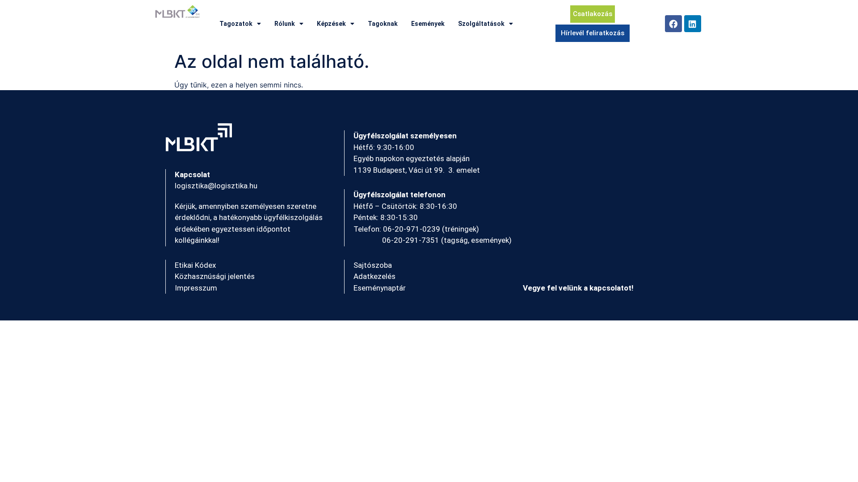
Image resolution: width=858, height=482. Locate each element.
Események (428, 23)
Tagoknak (383, 23)
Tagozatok (235, 23)
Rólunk (284, 23)
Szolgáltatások (481, 23)
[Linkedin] (692, 23)
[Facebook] (673, 23)
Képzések (331, 23)
